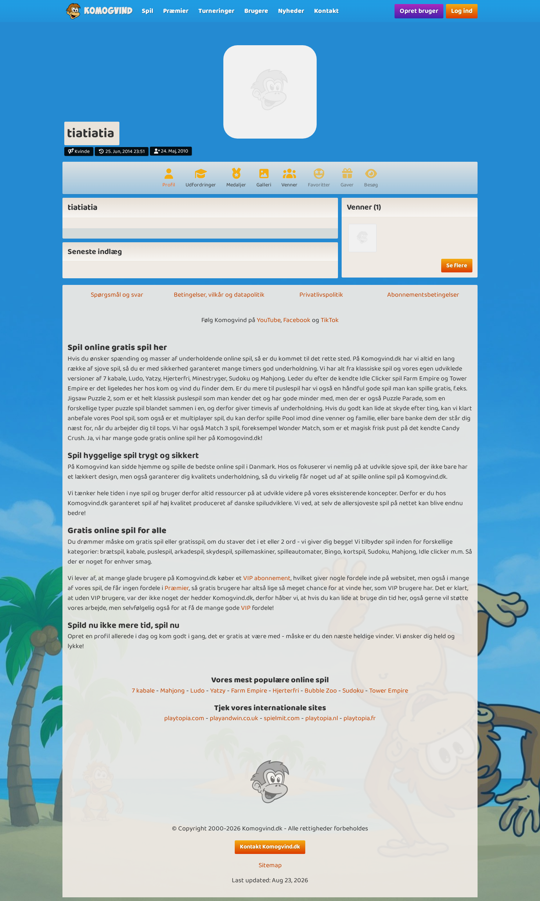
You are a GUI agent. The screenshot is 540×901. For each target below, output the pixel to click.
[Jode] (362, 238)
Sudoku (353, 691)
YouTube (269, 320)
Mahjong (172, 691)
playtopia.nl (321, 718)
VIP (246, 608)
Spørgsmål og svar (117, 295)
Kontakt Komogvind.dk (270, 846)
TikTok (330, 320)
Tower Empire (388, 691)
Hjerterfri (286, 691)
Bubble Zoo (321, 691)
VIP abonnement (267, 578)
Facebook (296, 320)
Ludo (197, 691)
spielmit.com (282, 718)
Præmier (177, 588)
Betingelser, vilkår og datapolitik (219, 295)
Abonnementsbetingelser (423, 295)
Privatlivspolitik (321, 295)
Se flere (456, 265)
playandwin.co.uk (234, 718)
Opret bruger (419, 11)
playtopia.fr (359, 718)
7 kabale (143, 691)
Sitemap (270, 865)
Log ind (461, 11)
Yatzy (218, 691)
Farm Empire (249, 691)
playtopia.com (184, 718)
